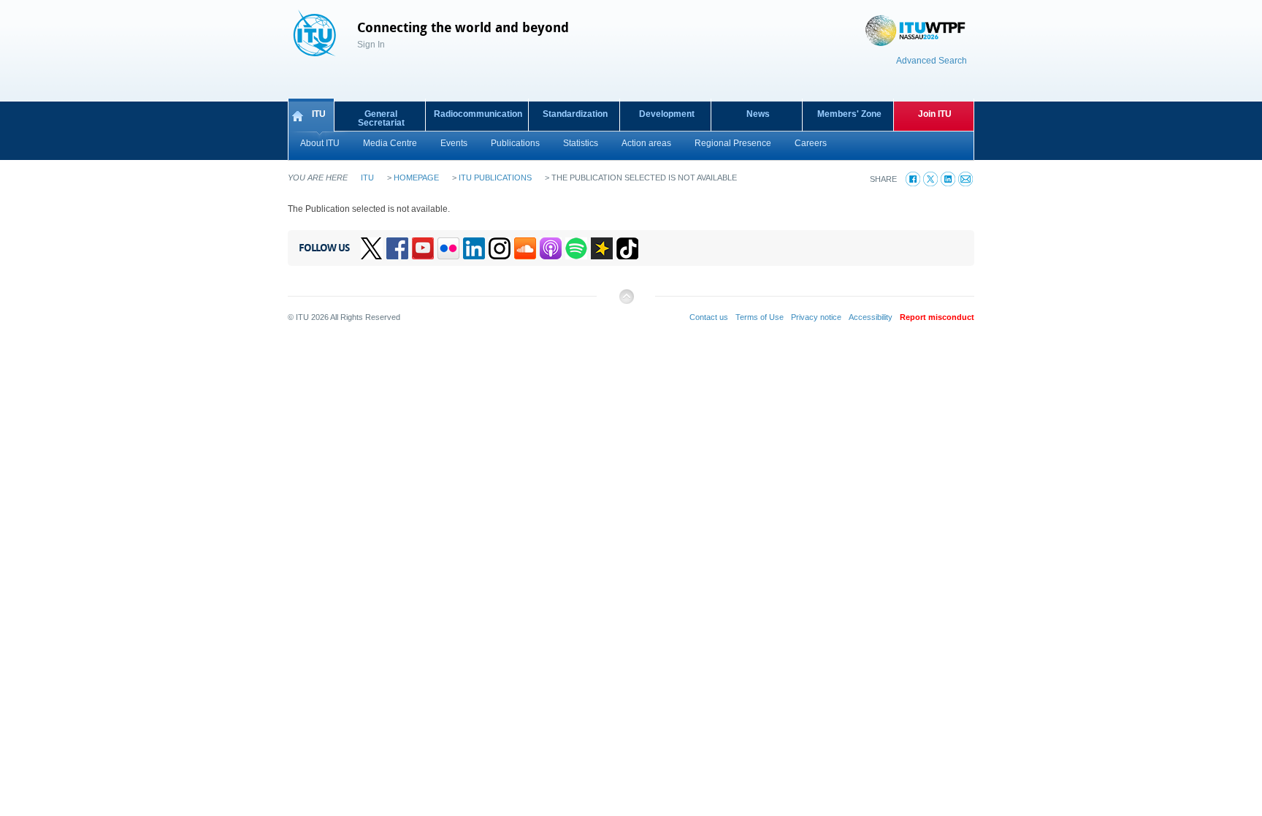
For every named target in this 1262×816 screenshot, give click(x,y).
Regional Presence (733, 143)
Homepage (416, 177)
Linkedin (474, 248)
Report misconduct (937, 317)
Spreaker (602, 248)
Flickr (448, 248)
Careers (811, 143)
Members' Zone (849, 114)
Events (453, 143)
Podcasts (551, 248)
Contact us (708, 317)
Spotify (576, 248)
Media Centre (390, 143)
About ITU (320, 143)
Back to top (626, 302)
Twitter (372, 248)
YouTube (423, 248)
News (758, 114)
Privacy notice (816, 317)
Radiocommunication (478, 114)
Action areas (646, 143)
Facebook (397, 248)
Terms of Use (759, 317)
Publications (515, 143)
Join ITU (935, 114)
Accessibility (870, 317)
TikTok (627, 248)
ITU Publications (495, 177)
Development (667, 114)
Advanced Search (931, 61)
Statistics (580, 143)
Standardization (575, 114)
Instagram (499, 248)
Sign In (371, 44)
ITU (319, 114)
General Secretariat (381, 118)
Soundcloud (525, 248)
